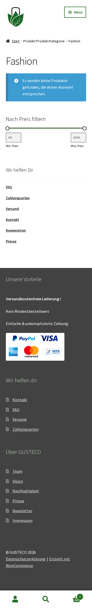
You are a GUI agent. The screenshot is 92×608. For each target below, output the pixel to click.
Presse (11, 241)
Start (15, 41)
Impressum (22, 520)
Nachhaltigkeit (26, 490)
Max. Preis (77, 146)
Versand (12, 208)
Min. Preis (12, 146)
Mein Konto (15, 599)
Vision (18, 481)
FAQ (9, 187)
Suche (46, 599)
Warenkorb (71, 595)
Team (17, 471)
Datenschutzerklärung (25, 558)
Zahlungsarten (18, 198)
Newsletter (22, 510)
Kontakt (12, 219)
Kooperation (16, 230)
